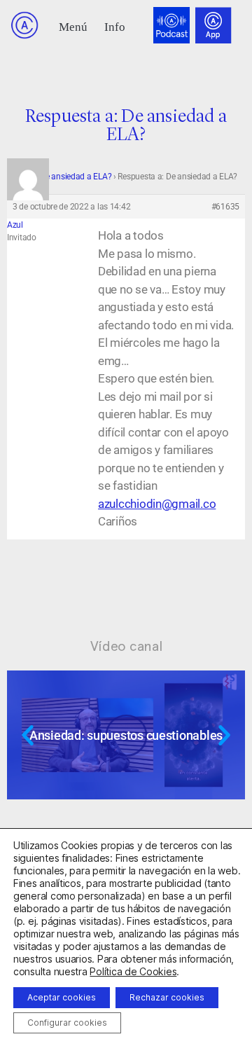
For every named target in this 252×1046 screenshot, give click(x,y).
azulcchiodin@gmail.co (157, 504)
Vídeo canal (126, 646)
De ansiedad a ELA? (75, 176)
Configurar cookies (67, 1022)
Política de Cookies (133, 971)
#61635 (225, 207)
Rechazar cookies (167, 997)
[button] (73, 25)
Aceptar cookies (61, 997)
